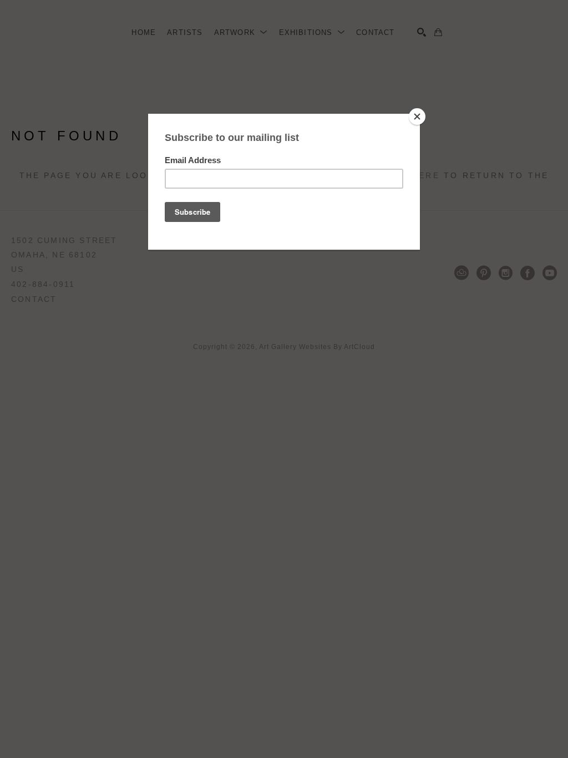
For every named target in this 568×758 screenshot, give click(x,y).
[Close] (417, 116)
